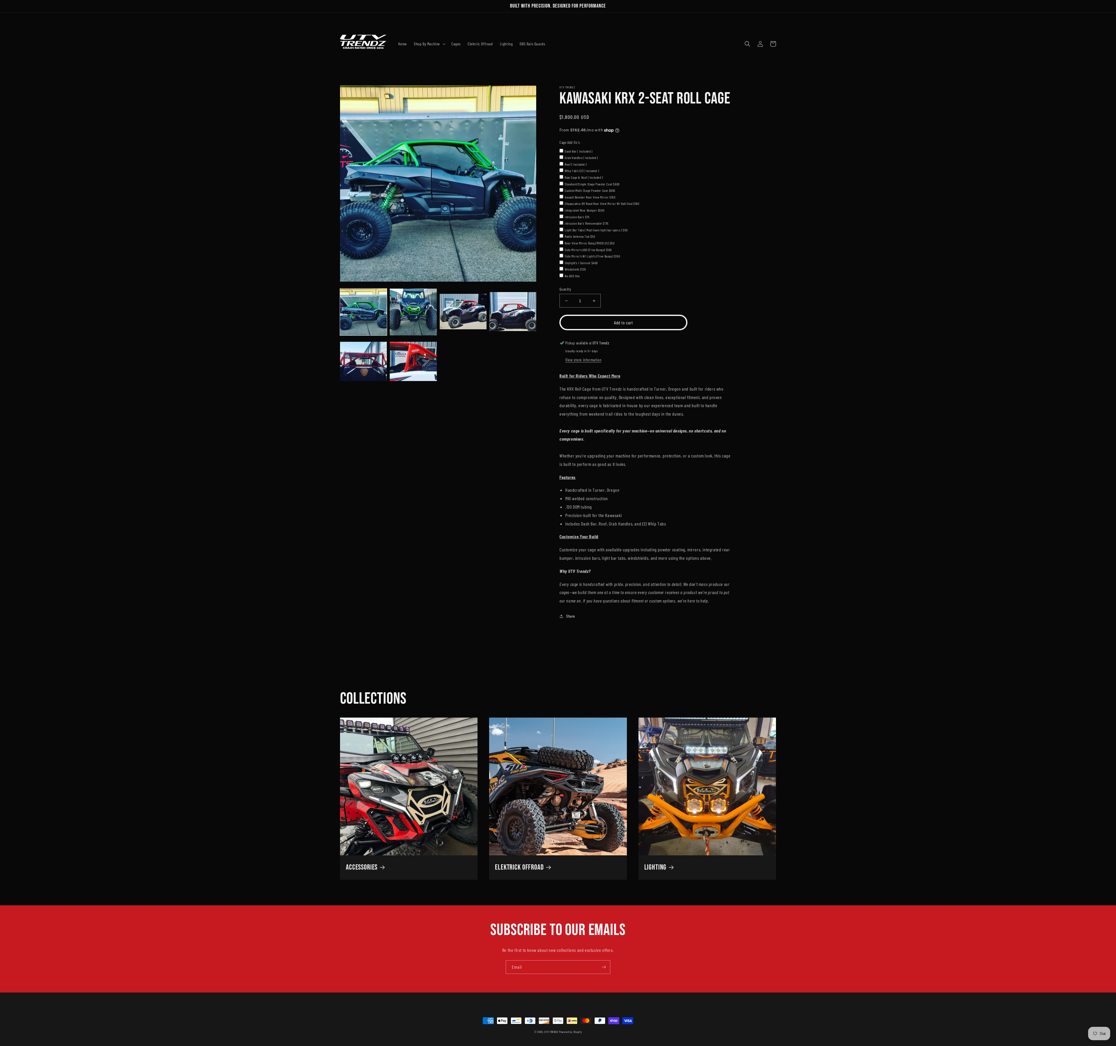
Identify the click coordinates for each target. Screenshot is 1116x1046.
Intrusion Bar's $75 (577, 217)
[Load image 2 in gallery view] (413, 312)
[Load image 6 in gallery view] (413, 361)
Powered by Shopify (570, 1032)
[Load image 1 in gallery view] (363, 312)
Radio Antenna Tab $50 (580, 236)
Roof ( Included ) (575, 164)
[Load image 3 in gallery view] (463, 312)
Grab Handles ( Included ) (581, 157)
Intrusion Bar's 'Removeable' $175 (587, 223)
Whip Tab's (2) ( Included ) (582, 171)
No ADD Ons (572, 276)
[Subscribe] (603, 967)
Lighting (655, 867)
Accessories (362, 867)
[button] (429, 44)
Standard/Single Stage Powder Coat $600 (592, 184)
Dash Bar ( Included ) (579, 151)
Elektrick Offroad (519, 867)
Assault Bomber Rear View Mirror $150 (590, 197)
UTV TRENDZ (551, 1032)
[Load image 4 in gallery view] (512, 312)
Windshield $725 (575, 269)
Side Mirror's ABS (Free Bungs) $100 (588, 250)
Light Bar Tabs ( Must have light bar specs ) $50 (596, 230)
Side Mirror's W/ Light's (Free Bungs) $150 (592, 256)
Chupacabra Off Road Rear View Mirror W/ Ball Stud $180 (602, 203)
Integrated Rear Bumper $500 (584, 210)
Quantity (565, 289)
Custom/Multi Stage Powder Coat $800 (590, 190)
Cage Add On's (569, 142)
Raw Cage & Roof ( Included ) (584, 177)
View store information (583, 359)
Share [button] (570, 616)
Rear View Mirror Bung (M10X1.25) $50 (590, 243)
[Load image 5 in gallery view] (363, 361)
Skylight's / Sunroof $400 (581, 263)
